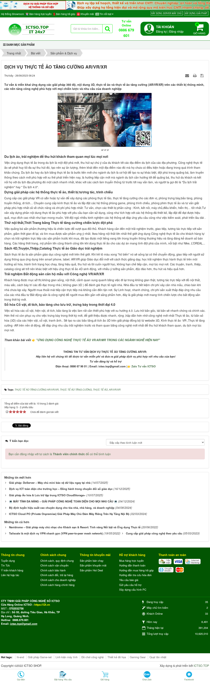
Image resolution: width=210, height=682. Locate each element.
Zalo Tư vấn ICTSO (143, 366)
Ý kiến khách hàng (12, 570)
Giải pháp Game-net (40, 657)
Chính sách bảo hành (53, 570)
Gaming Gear (138, 657)
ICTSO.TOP (201, 666)
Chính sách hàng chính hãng (57, 585)
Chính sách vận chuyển (54, 565)
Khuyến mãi (87, 14)
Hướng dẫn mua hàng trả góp (136, 570)
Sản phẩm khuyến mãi (93, 565)
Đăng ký (161, 31)
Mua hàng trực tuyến (131, 561)
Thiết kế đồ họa (116, 657)
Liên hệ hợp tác (10, 575)
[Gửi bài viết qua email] (187, 75)
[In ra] (195, 75)
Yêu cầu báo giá (128, 580)
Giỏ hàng (199, 29)
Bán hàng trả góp (65, 14)
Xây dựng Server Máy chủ (166, 13)
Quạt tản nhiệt (158, 657)
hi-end (20, 657)
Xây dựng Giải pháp (196, 13)
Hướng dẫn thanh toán (132, 565)
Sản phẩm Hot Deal (91, 570)
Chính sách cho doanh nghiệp (58, 580)
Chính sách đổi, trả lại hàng (56, 575)
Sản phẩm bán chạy (92, 561)
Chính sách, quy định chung (57, 561)
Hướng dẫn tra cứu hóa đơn (135, 575)
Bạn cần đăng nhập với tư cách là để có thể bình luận (60, 454)
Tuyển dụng (8, 561)
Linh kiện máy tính (67, 657)
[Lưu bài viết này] (202, 75)
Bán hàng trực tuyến (40, 14)
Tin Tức (5, 565)
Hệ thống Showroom (12, 14)
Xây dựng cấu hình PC (132, 589)
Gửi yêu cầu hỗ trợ (130, 585)
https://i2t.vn (42, 604)
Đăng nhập (176, 31)
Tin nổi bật (105, 14)
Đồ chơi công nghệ (92, 657)
